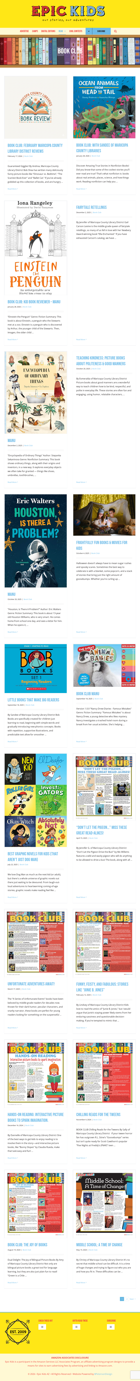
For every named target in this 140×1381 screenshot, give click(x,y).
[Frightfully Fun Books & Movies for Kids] (104, 515)
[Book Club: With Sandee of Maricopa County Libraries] (104, 107)
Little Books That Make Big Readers (33, 700)
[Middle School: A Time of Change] (104, 1204)
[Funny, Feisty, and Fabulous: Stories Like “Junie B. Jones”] (104, 943)
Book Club (28, 156)
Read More (12, 189)
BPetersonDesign (103, 1374)
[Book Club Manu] (104, 665)
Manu (11, 440)
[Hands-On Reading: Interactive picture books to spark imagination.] (36, 1074)
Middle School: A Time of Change (99, 1245)
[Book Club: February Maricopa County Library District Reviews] (36, 107)
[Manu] (36, 393)
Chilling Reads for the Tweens (98, 1114)
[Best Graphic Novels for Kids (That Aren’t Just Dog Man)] (36, 800)
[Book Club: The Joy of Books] (36, 1204)
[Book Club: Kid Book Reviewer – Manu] (36, 248)
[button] (115, 31)
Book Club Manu (87, 694)
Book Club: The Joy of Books (27, 1245)
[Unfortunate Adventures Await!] (36, 943)
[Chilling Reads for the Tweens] (104, 1074)
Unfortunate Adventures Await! (31, 984)
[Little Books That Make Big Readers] (36, 668)
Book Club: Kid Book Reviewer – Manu (34, 302)
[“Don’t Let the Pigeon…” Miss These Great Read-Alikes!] (104, 787)
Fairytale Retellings (91, 207)
